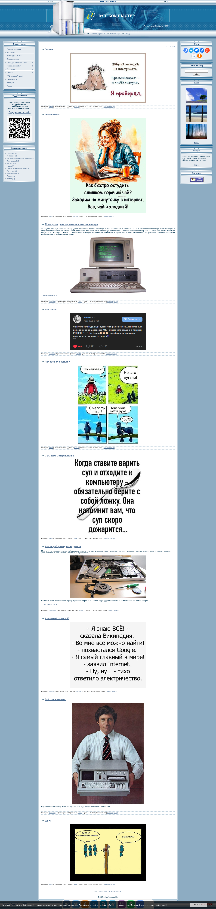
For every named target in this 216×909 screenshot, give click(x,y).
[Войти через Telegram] (191, 50)
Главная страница (98, 34)
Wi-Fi (48, 820)
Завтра (49, 49)
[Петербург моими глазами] (197, 181)
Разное (9, 176)
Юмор (9, 179)
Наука (9, 166)
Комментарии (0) (109, 107)
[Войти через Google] (193, 55)
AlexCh (76, 107)
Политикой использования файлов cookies (149, 905)
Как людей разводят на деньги (63, 546)
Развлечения (12, 173)
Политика (10, 171)
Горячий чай (52, 114)
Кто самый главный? (57, 618)
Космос (10, 163)
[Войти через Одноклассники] (199, 56)
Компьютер (11, 161)
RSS (166, 26)
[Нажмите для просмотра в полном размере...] (108, 102)
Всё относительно (55, 699)
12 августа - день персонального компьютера (71, 224)
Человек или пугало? (57, 361)
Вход (128, 34)
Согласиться (198, 905)
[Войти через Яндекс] (207, 50)
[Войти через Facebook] (202, 50)
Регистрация (115, 34)
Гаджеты (10, 153)
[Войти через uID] (185, 50)
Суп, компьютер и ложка (59, 455)
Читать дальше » (50, 295)
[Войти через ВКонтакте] (196, 50)
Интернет (10, 156)
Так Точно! (51, 309)
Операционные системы (17, 168)
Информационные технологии (19, 158)
